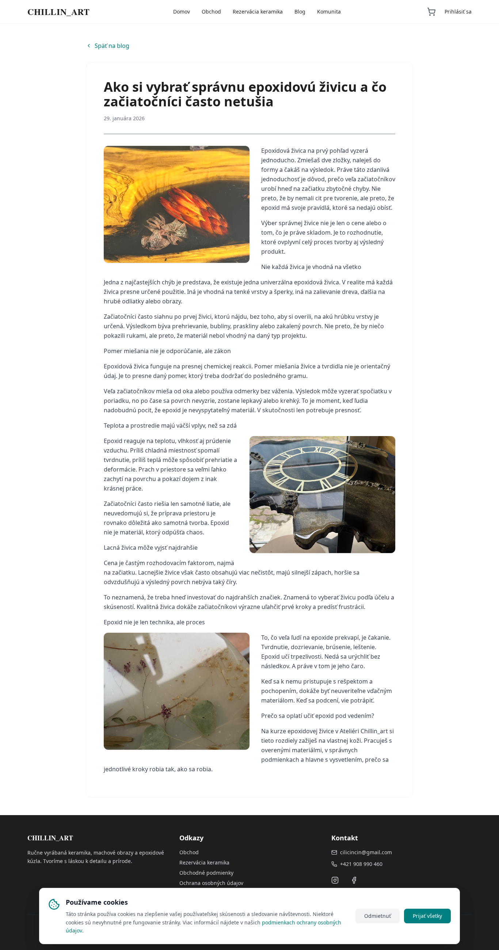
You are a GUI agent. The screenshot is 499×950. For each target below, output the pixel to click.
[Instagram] (335, 880)
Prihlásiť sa (458, 11)
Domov (181, 11)
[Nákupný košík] (431, 11)
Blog (299, 11)
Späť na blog (112, 46)
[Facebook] (354, 880)
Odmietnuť (377, 915)
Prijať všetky (427, 915)
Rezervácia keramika (258, 11)
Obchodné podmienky (206, 872)
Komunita (329, 11)
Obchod (211, 11)
